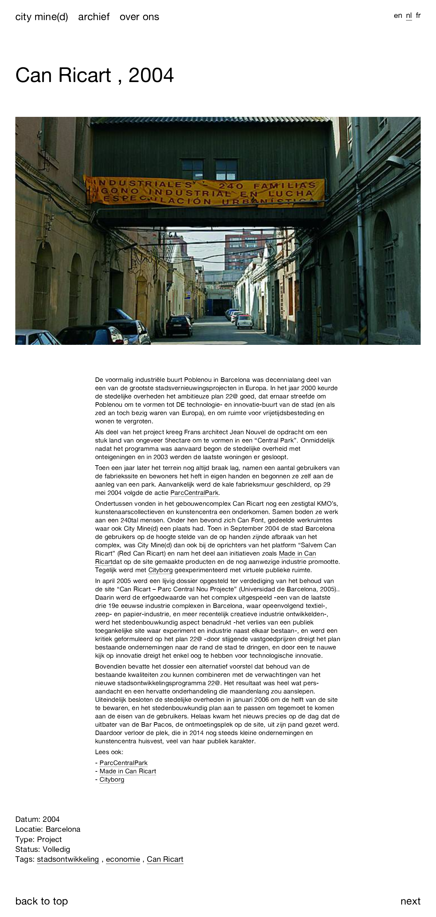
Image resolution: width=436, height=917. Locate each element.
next (411, 901)
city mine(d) (41, 16)
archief (93, 16)
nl (409, 15)
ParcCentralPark (194, 492)
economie (123, 859)
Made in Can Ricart (128, 771)
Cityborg (160, 570)
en (398, 15)
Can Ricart (165, 859)
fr (418, 15)
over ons (140, 16)
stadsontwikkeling (68, 859)
